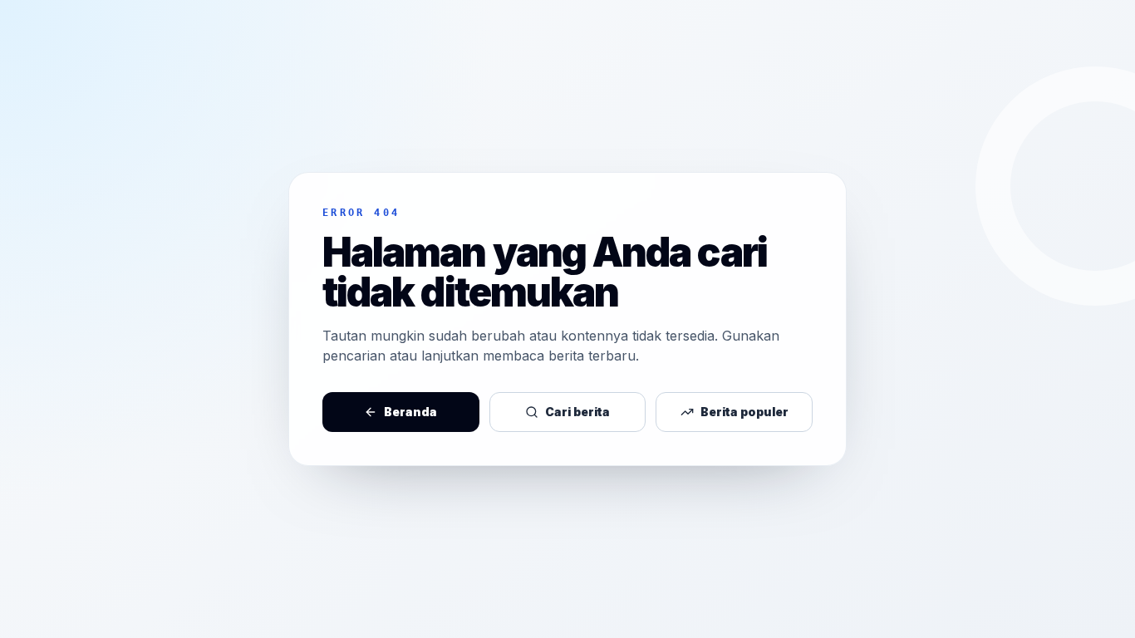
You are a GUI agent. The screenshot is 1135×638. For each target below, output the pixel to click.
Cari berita (577, 412)
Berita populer (744, 412)
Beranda (410, 412)
